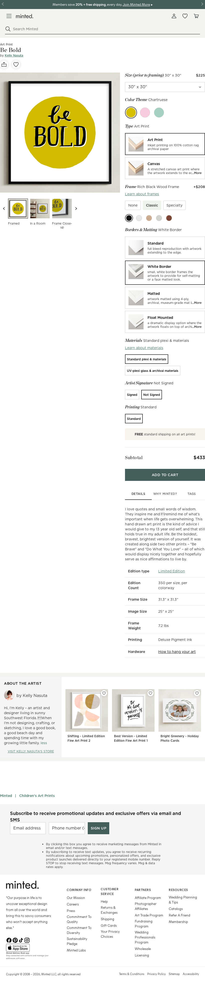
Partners (143, 890)
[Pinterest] (15, 940)
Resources (178, 890)
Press (71, 910)
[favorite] (16, 65)
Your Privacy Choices (110, 934)
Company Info (79, 890)
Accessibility (191, 974)
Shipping (107, 918)
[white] (139, 218)
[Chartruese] (131, 113)
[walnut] (169, 218)
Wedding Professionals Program (145, 937)
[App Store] (30, 948)
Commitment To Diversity (79, 930)
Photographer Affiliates (145, 906)
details (139, 494)
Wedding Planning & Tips (183, 899)
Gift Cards (109, 925)
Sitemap (174, 974)
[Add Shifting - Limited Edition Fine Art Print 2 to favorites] (104, 693)
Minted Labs (76, 950)
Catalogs (176, 908)
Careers (73, 904)
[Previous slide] (4, 209)
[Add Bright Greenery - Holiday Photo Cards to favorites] (197, 693)
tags (192, 494)
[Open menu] (9, 16)
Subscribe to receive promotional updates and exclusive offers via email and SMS (95, 816)
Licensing (142, 955)
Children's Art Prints (37, 796)
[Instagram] (27, 940)
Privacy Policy (156, 974)
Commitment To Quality (79, 919)
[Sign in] (174, 16)
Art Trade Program (149, 915)
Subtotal (133, 457)
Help (104, 901)
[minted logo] (24, 16)
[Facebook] (9, 940)
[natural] (149, 218)
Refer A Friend (179, 915)
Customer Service (109, 891)
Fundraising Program (143, 923)
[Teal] (159, 113)
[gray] (159, 218)
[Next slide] (76, 209)
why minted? (165, 494)
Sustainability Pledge (77, 941)
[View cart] (196, 16)
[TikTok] (21, 940)
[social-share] (4, 65)
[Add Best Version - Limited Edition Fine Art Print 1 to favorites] (151, 693)
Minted (6, 796)
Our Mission (76, 897)
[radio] (165, 144)
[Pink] (145, 113)
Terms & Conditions (131, 974)
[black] (129, 218)
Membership (178, 921)
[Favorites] (185, 16)
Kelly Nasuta (14, 55)
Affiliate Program (148, 897)
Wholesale (143, 948)
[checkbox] (133, 205)
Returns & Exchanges (109, 910)
